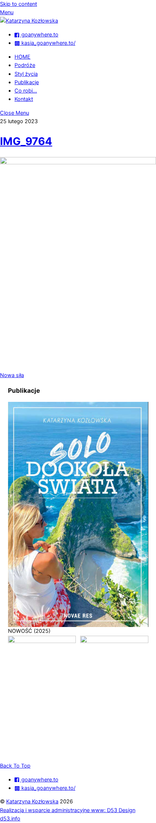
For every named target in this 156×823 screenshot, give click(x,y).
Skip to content (18, 4)
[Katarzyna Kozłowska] (29, 20)
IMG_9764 (26, 141)
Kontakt (24, 99)
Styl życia (26, 74)
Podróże (25, 65)
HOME (22, 57)
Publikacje (27, 82)
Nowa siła (12, 375)
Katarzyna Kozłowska (32, 801)
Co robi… (26, 90)
